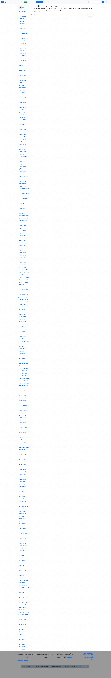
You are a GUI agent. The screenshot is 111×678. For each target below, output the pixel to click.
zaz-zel (24, 641)
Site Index (24, 660)
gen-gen (24, 230)
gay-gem (20, 230)
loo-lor (23, 378)
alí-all (26, 38)
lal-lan (19, 361)
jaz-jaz (19, 292)
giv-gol (19, 240)
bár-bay (20, 95)
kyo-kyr (24, 356)
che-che (24, 129)
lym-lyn (23, 385)
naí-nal (19, 437)
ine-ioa (27, 272)
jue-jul (23, 311)
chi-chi (19, 132)
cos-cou (20, 146)
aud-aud (24, 75)
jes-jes (23, 294)
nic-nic (19, 447)
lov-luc (19, 380)
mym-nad (20, 434)
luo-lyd (27, 383)
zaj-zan (19, 639)
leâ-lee (27, 363)
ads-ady (24, 23)
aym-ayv (24, 87)
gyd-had (20, 247)
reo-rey (19, 503)
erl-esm (23, 205)
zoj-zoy (19, 649)
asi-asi (24, 70)
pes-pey (20, 476)
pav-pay (20, 471)
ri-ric (23, 506)
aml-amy (20, 48)
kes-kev (20, 336)
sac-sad (24, 526)
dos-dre (24, 181)
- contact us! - (70, 657)
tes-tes (23, 590)
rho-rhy (20, 506)
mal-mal (20, 398)
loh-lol (26, 375)
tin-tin (23, 597)
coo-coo (20, 144)
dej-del (19, 169)
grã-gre (20, 242)
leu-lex (23, 368)
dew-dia (24, 173)
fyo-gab (20, 225)
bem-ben (20, 100)
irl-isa (26, 274)
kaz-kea (20, 329)
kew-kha (24, 336)
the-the (23, 592)
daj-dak (20, 154)
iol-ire (19, 274)
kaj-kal (23, 319)
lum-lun (23, 383)
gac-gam (24, 225)
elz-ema (20, 196)
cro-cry (20, 149)
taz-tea (19, 587)
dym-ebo (24, 183)
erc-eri (19, 205)
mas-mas (25, 400)
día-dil (19, 176)
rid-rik (26, 506)
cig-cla (23, 136)
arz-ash (20, 70)
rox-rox (24, 518)
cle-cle (27, 136)
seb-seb (20, 545)
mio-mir (20, 422)
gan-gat (20, 228)
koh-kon (20, 348)
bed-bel (24, 97)
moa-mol (20, 427)
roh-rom (20, 513)
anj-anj (19, 55)
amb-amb (24, 43)
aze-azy (23, 90)
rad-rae (19, 489)
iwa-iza (23, 279)
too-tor (24, 599)
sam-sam (20, 533)
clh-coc (20, 139)
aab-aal (19, 11)
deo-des (24, 171)
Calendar (17, 2)
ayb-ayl (19, 87)
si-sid (23, 553)
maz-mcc (20, 407)
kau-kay (23, 326)
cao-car (20, 122)
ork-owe (20, 464)
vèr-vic (23, 612)
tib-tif (27, 595)
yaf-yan (19, 629)
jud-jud (19, 311)
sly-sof (19, 560)
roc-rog (23, 511)
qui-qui (19, 486)
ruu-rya (19, 523)
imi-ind (23, 272)
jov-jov (27, 306)
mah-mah (25, 393)
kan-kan (24, 321)
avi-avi (24, 82)
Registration (32, 2)
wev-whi (20, 619)
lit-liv (26, 373)
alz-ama (20, 43)
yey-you (24, 631)
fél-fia (27, 218)
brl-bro (19, 112)
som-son (20, 563)
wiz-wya (24, 622)
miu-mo (24, 425)
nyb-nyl (24, 457)
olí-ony (23, 462)
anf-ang (20, 53)
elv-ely (27, 193)
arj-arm (23, 65)
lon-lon (19, 378)
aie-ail (23, 28)
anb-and (20, 50)
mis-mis (24, 422)
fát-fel (23, 218)
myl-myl (24, 432)
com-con (24, 141)
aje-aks (19, 36)
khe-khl (20, 338)
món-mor (20, 430)
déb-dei (24, 166)
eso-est (20, 208)
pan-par (24, 466)
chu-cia (24, 134)
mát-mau (25, 402)
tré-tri (23, 602)
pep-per (24, 474)
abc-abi (24, 13)
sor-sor (20, 565)
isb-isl (19, 277)
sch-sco (20, 543)
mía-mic (20, 417)
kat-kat (19, 326)
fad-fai (23, 215)
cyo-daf (20, 151)
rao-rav (19, 494)
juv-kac (23, 314)
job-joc (26, 299)
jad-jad (22, 282)
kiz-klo (19, 346)
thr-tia (23, 595)
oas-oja (24, 459)
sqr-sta (20, 567)
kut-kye (20, 353)
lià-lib (23, 370)
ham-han (24, 250)
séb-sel (24, 545)
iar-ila (23, 269)
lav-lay (19, 363)
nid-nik (23, 447)
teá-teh (23, 587)
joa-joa (23, 299)
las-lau (26, 361)
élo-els (23, 193)
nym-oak (20, 459)
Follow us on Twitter (87, 654)
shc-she (20, 550)
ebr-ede (20, 186)
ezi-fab (19, 215)
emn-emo (25, 201)
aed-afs (20, 26)
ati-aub (19, 75)
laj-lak (27, 358)
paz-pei (24, 471)
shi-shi (24, 550)
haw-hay (24, 255)
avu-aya (23, 85)
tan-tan (23, 582)
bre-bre (20, 109)
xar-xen (24, 624)
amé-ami (25, 45)
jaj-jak (23, 284)
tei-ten (27, 587)
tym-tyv (26, 604)
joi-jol (27, 301)
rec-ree (19, 498)
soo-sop (25, 563)
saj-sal (23, 531)
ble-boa (23, 104)
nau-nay (24, 439)
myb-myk (20, 432)
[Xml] (92, 659)
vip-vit (23, 614)
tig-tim (19, 597)
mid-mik (24, 417)
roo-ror (19, 516)
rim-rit (22, 508)
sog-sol (23, 560)
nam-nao (24, 437)
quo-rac (24, 486)
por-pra (20, 481)
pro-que (23, 484)
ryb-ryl (23, 523)
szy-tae (20, 580)
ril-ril (19, 508)
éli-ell (27, 191)
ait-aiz (23, 33)
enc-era (24, 203)
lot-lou (27, 378)
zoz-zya (23, 649)
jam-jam (20, 287)
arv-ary (23, 68)
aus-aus (24, 77)
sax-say (20, 540)
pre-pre (23, 481)
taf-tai (23, 580)
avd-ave (20, 82)
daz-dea (24, 164)
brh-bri (23, 109)
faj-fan (27, 215)
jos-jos (19, 306)
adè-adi (20, 21)
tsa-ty (19, 604)
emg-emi (25, 198)
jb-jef (23, 292)
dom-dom (20, 178)
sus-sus (24, 572)
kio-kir (23, 343)
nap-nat (20, 439)
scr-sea (24, 543)
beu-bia (24, 102)
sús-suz (20, 575)
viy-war (19, 617)
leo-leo (26, 366)
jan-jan (24, 287)
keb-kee (24, 329)
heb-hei (20, 260)
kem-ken (20, 333)
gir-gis (23, 237)
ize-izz (27, 279)
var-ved (24, 609)
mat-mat (20, 402)
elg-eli (23, 191)
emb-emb (24, 196)
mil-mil (19, 420)
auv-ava (24, 80)
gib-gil (19, 235)
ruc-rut (23, 521)
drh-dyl (19, 183)
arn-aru (20, 68)
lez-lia (19, 370)
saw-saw (24, 538)
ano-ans (20, 58)
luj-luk (27, 380)
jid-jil (23, 297)
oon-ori (27, 462)
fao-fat (19, 218)
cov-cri (24, 146)
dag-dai (24, 151)
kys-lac (19, 358)
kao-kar (20, 324)
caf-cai (19, 117)
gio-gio (19, 237)
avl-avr (19, 85)
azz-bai (19, 92)
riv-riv (26, 508)
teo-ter (19, 590)
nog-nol (24, 452)
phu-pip (20, 479)
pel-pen (20, 474)
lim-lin (19, 373)
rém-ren (24, 501)
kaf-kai (19, 319)
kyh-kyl (23, 353)
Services (52, 2)
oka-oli (19, 462)
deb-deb (20, 166)
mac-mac (24, 388)
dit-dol (27, 176)
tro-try (27, 602)
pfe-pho (24, 476)
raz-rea (19, 496)
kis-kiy (27, 343)
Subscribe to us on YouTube (86, 656)
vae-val (24, 607)
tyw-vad (20, 607)
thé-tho (20, 595)
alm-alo (20, 40)
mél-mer (20, 415)
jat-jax (23, 289)
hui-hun (24, 267)
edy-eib (19, 188)
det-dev (20, 173)
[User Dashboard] (105, 2)
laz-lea (23, 363)
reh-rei (27, 498)
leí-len (23, 366)
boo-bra (24, 107)
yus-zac (24, 634)
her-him (24, 262)
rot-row (20, 518)
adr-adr (20, 23)
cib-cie (19, 136)
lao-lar (23, 361)
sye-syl (19, 577)
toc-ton (20, 599)
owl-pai (24, 464)
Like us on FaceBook (88, 657)
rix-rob (19, 511)
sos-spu (24, 565)
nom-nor (20, 454)
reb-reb (23, 496)
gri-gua (23, 242)
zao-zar (23, 639)
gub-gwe (20, 245)
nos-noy (24, 454)
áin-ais (19, 33)
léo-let (19, 368)
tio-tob (27, 597)
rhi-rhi (27, 503)
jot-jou (23, 306)
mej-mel (24, 412)
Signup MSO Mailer (88, 653)
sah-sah (24, 528)
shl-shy (20, 553)
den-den (20, 171)
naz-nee (20, 442)
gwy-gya (24, 245)
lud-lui (23, 380)
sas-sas (24, 535)
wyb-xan (20, 624)
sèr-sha (23, 548)
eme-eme (20, 198)
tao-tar (19, 585)
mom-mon (25, 427)
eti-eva (19, 210)
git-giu (27, 237)
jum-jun (27, 311)
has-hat (24, 252)
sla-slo (23, 558)
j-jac (19, 282)
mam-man (25, 398)
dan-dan (25, 156)
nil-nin (27, 447)
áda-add (20, 18)
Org (24, 2)
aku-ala (23, 36)
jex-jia (19, 297)
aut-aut (20, 80)
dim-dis (23, 176)
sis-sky (20, 558)
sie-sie (27, 553)
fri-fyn (27, 223)
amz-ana (24, 48)
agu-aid (20, 28)
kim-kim (27, 341)
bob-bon (20, 107)
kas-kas (24, 324)
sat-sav (20, 538)
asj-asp (20, 72)
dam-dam (20, 156)
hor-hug (20, 267)
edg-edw (24, 186)
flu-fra (19, 223)
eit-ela (27, 188)
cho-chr (20, 134)
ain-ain (24, 31)
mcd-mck (25, 407)
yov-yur (20, 634)
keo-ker (24, 333)
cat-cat (20, 124)
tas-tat (23, 585)
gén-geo (20, 233)
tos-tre (19, 602)
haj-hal (19, 250)
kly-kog (23, 346)
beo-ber (24, 100)
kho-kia (23, 338)
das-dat (24, 159)
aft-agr (24, 26)
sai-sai (19, 531)
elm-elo (20, 193)
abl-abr (19, 16)
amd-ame (20, 45)
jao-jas (19, 289)
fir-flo (26, 220)
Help (57, 2)
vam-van (20, 609)
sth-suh (20, 570)
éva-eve (23, 210)
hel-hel (23, 260)
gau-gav (24, 228)
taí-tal (27, 580)
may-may (25, 405)
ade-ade (24, 18)
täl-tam (19, 582)
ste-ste (23, 567)
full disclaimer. (85, 666)
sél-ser (19, 548)
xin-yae (23, 627)
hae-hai (24, 247)
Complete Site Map (88, 659)
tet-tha (19, 592)
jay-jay (27, 289)
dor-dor (20, 181)
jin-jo (19, 299)
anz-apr (24, 60)
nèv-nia (24, 444)
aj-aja (27, 33)
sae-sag (20, 528)
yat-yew (20, 631)
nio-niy (19, 449)
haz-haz (20, 257)
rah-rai (27, 489)
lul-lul (19, 383)
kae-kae (24, 316)
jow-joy (19, 309)
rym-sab (20, 526)
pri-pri (19, 484)
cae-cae (24, 114)
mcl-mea (20, 410)
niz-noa (23, 449)
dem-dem (24, 169)
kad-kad (20, 316)
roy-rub (20, 521)
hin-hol (19, 265)
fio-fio (23, 220)
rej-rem (19, 501)
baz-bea (24, 95)
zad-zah (20, 636)
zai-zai (24, 636)
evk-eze (23, 213)
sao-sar (20, 535)
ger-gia (24, 233)
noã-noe (20, 452)
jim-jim (26, 297)
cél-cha (20, 129)
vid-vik (27, 612)
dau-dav (20, 161)
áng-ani (24, 53)
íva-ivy (19, 279)
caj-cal (23, 117)
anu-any (20, 60)
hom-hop (24, 265)
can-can (25, 119)
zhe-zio (23, 644)
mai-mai (20, 395)
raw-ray (23, 494)
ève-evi (19, 213)
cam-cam (20, 119)
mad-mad (20, 390)
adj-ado (23, 21)
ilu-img (19, 272)
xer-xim (20, 627)
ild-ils (27, 269)
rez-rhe (23, 503)
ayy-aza (20, 90)
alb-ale (19, 38)
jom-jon (20, 304)
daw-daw (24, 161)
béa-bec (20, 97)
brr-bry (23, 112)
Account (62, 2)
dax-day (20, 164)
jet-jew (27, 294)
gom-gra (24, 240)
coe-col (20, 141)
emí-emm (20, 201)
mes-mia (24, 415)
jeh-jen (26, 292)
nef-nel (24, 442)
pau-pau (24, 469)
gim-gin (23, 235)
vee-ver (20, 612)
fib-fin (19, 220)
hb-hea (24, 257)
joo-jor (24, 304)
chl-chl (23, 132)
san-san (25, 533)
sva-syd (24, 575)
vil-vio (19, 614)
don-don (25, 178)
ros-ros (23, 516)
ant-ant (24, 58)
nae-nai (24, 434)
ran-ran (23, 491)
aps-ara (20, 63)
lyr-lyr (27, 385)
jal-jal (26, 284)
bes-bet (20, 102)
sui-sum (24, 570)
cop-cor (24, 144)
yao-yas (23, 629)
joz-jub (23, 309)
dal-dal (23, 154)
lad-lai (23, 358)
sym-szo (24, 577)
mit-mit (20, 425)
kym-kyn (20, 356)
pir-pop (24, 479)
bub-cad (20, 114)
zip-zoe (20, 646)
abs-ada (24, 16)
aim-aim (20, 31)
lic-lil (26, 370)
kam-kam (20, 321)
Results (10, 2)
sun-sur (20, 572)
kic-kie (19, 341)
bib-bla (19, 104)
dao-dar (20, 159)
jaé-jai (19, 284)
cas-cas (24, 122)
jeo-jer (19, 294)
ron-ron (24, 513)
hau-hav (20, 255)
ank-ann (23, 55)
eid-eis (23, 188)
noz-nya (20, 457)
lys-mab (20, 388)
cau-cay (24, 124)
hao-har (20, 252)
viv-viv (26, 614)
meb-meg (25, 410)
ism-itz (23, 277)
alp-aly (23, 40)
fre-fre (23, 223)
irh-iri (23, 274)
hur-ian (19, 269)
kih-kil (23, 341)
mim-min (24, 420)
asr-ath (23, 72)
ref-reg (23, 498)
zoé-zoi (23, 646)
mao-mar (20, 400)
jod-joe (19, 301)
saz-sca (24, 540)
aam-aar (24, 11)
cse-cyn (24, 149)
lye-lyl (19, 385)
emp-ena (20, 203)
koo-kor (24, 348)
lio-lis (23, 373)
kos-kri (19, 351)
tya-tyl (23, 604)
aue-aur (20, 77)
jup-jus (19, 314)
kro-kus (23, 351)
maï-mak (24, 395)
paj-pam (20, 466)
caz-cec (20, 127)
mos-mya (25, 430)
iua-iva (27, 277)
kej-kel (23, 331)
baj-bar (23, 92)
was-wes (24, 617)
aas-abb (20, 13)
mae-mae (25, 390)
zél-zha (19, 644)
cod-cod (24, 139)
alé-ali (23, 38)
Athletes (39, 2)
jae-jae (26, 282)
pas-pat (20, 469)
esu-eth (24, 208)
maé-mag (20, 393)
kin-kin (19, 343)
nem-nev (20, 444)
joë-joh (23, 301)
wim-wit (20, 622)
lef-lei (19, 366)
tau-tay (27, 585)
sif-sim (19, 555)
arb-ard (24, 63)
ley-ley (27, 368)
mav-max (20, 405)
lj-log (23, 375)
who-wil (24, 619)
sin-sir (23, 555)
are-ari (19, 65)
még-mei (20, 412)
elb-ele (19, 191)
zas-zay (20, 641)
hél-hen (20, 262)
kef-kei (19, 331)
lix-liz (19, 375)
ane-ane (24, 50)
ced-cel (24, 127)
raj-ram (19, 491)
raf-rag (23, 489)
